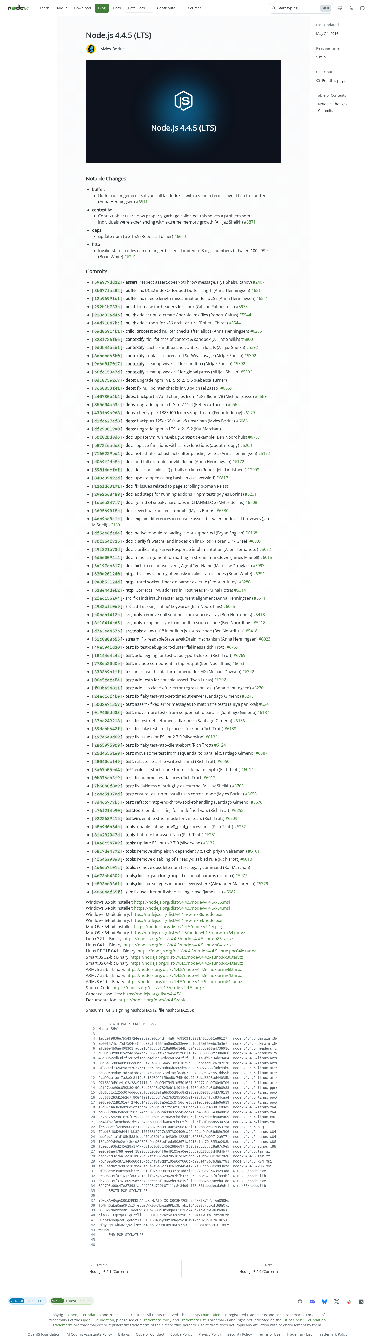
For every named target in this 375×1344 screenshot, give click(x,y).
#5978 (242, 306)
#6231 (251, 494)
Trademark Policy (156, 1319)
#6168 (251, 533)
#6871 (250, 222)
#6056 (229, 606)
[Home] (18, 8)
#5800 (247, 339)
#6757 (254, 437)
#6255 (237, 810)
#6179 (249, 412)
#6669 (226, 388)
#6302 (220, 680)
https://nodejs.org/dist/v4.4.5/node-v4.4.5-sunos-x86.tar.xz (186, 957)
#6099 (255, 541)
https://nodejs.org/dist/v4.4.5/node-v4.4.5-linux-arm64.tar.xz (184, 981)
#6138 (230, 729)
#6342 (248, 671)
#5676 (256, 802)
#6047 (247, 769)
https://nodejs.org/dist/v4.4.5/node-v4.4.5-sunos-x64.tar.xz (186, 963)
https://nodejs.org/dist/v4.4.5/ (152, 994)
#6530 (222, 510)
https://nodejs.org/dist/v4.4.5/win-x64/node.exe (176, 920)
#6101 (254, 851)
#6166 (239, 720)
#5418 (259, 614)
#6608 (251, 502)
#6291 (130, 256)
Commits (97, 271)
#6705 (238, 786)
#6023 (264, 639)
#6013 (246, 859)
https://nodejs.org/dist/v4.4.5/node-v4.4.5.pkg (178, 926)
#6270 (258, 688)
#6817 (222, 478)
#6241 (265, 704)
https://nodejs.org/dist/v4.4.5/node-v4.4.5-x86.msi (182, 902)
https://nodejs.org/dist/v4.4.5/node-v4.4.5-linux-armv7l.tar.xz (184, 975)
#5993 (259, 565)
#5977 (241, 875)
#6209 (231, 818)
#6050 (223, 761)
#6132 (211, 737)
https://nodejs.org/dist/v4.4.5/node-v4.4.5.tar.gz (158, 987)
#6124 (220, 745)
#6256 (256, 331)
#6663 (180, 236)
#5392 (252, 347)
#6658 (251, 794)
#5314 (240, 590)
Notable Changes (106, 178)
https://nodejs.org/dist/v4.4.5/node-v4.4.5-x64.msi (182, 908)
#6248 (248, 696)
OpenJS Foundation (84, 1314)
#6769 (232, 647)
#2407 (259, 282)
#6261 (210, 835)
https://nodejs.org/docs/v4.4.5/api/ (151, 1000)
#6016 (266, 557)
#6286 (245, 582)
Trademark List (193, 1319)
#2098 (253, 470)
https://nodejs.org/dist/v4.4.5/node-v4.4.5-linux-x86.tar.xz (178, 939)
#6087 (261, 753)
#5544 (245, 315)
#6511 (142, 201)
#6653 (238, 663)
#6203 (246, 445)
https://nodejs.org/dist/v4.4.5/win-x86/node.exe (176, 914)
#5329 (262, 883)
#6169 (114, 525)
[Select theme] (339, 8)
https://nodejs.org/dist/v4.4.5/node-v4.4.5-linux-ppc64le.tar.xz (197, 951)
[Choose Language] (351, 8)
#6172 (264, 453)
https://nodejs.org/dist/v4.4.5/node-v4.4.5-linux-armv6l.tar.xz (184, 969)
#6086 (242, 421)
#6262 (240, 826)
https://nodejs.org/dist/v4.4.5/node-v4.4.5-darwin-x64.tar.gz (188, 932)
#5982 (230, 892)
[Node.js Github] (362, 8)
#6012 (209, 777)
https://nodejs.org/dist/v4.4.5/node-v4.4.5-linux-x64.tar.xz (178, 945)
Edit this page (334, 80)
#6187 (263, 712)
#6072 (265, 549)
